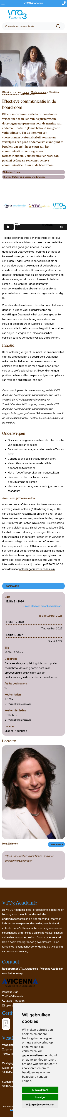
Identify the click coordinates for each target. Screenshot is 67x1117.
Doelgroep (11, 658)
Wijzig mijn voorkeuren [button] (40, 1104)
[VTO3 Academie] (17, 14)
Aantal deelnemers (16, 683)
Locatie (9, 726)
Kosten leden (13, 694)
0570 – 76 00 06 (15, 1000)
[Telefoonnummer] (64, 3)
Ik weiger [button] (40, 1097)
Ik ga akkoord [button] (40, 1089)
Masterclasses (38, 92)
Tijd (7, 647)
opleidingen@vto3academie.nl (37, 569)
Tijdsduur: (8, 172)
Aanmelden (12, 585)
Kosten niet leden (15, 710)
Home (26, 92)
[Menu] (3, 3)
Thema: (7, 177)
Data (7, 596)
